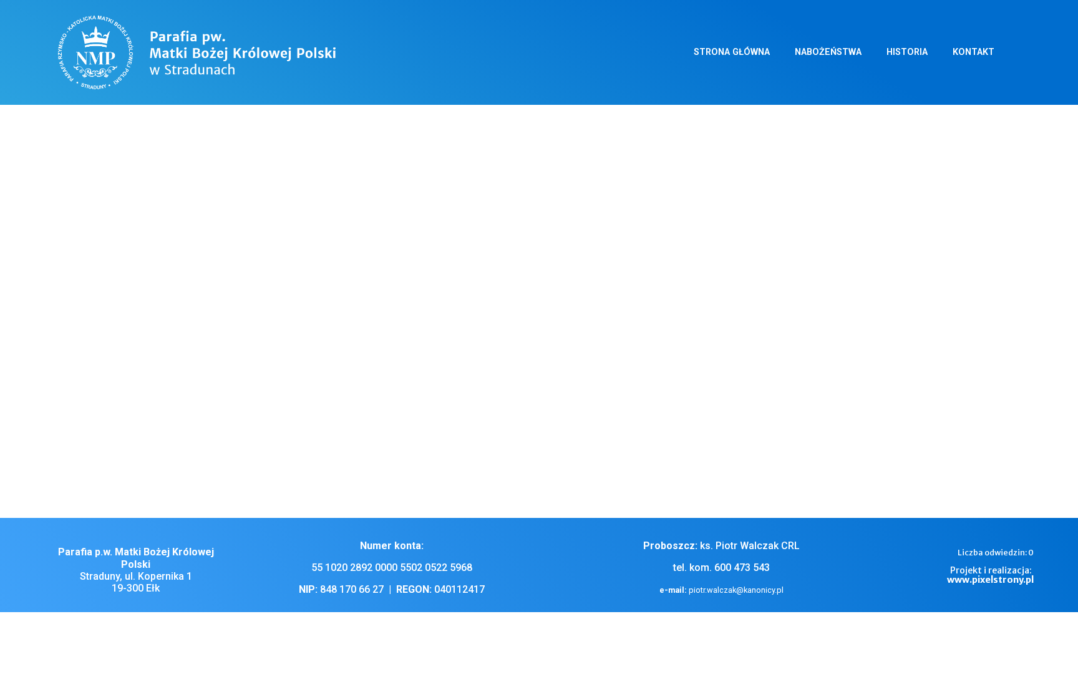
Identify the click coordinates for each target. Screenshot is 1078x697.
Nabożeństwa (828, 52)
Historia (907, 52)
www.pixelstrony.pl (990, 579)
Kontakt (973, 52)
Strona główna (732, 52)
